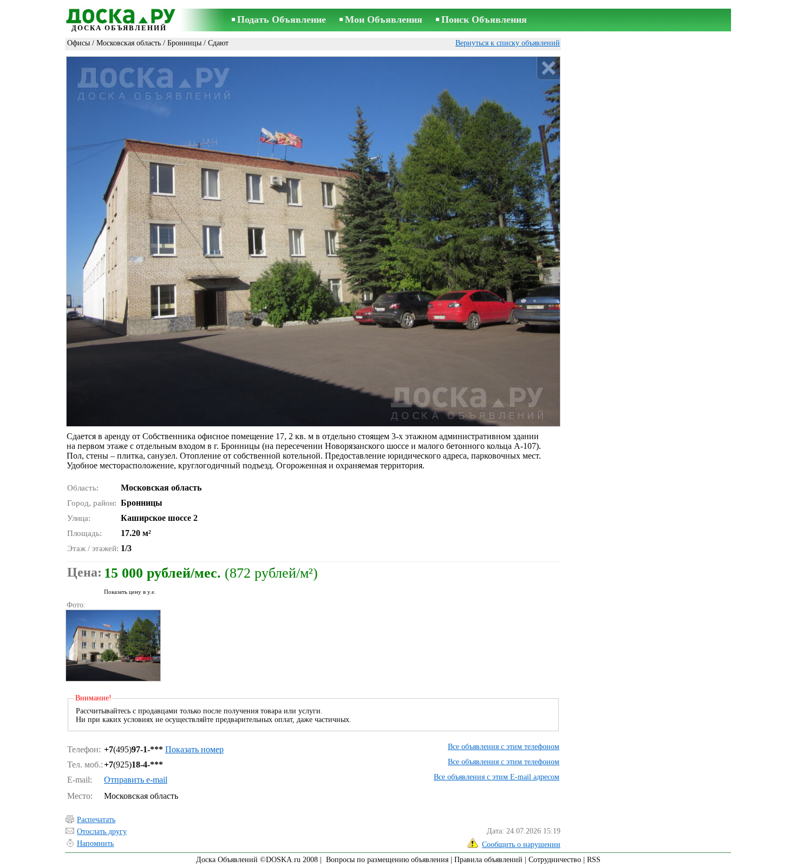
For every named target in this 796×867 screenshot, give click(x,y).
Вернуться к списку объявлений (507, 43)
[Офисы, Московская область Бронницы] (113, 645)
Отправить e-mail (135, 779)
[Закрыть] (548, 68)
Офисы (78, 43)
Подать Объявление (281, 19)
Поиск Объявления (484, 19)
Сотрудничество (555, 860)
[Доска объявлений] (119, 14)
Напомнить (95, 843)
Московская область (128, 43)
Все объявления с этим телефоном (503, 747)
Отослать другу (102, 832)
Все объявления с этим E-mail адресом (496, 777)
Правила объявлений (488, 860)
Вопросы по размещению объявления (387, 860)
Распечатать (96, 820)
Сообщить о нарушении (521, 844)
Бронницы (184, 43)
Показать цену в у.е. (130, 591)
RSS (594, 860)
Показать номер (194, 749)
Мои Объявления (383, 19)
